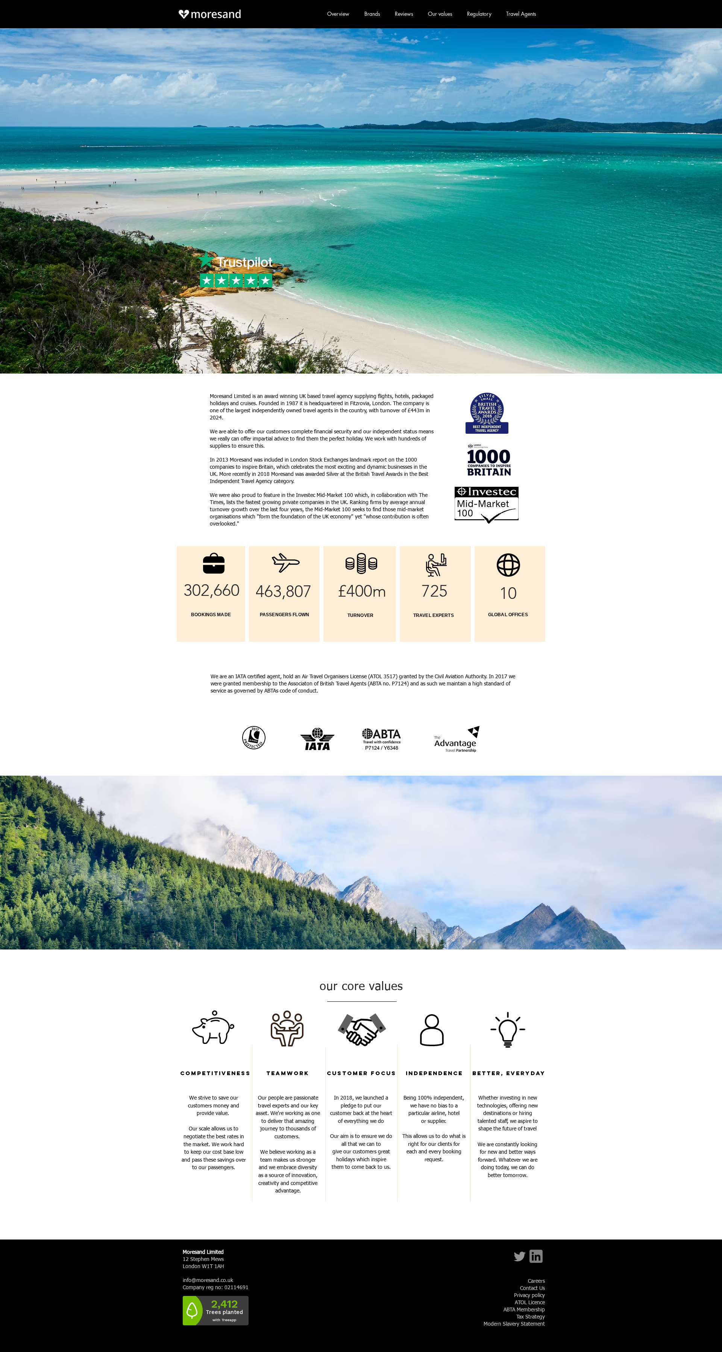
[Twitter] (520, 1256)
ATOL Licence (530, 1302)
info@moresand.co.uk (208, 1280)
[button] (287, 1205)
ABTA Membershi (523, 1310)
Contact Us (532, 1288)
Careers (536, 1281)
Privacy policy (529, 1295)
